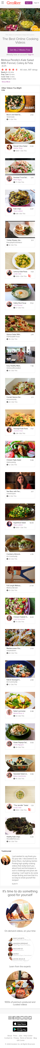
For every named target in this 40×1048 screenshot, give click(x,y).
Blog (35, 1038)
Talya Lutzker (18, 211)
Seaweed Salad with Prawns (20, 774)
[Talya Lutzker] (9, 210)
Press (15, 1036)
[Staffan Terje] (9, 147)
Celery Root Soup (19, 303)
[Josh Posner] (9, 304)
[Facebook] (14, 1018)
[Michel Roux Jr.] (9, 712)
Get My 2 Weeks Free (20, 50)
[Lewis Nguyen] (9, 744)
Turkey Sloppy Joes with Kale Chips (14, 240)
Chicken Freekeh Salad (20, 617)
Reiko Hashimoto (19, 776)
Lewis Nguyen (18, 745)
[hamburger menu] (2, 2)
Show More (6, 82)
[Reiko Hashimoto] (9, 775)
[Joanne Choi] (9, 430)
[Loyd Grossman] (9, 618)
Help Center (28, 1036)
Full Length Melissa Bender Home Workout (14, 585)
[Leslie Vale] (9, 273)
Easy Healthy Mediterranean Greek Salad (14, 366)
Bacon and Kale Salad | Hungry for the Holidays (14, 115)
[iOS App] (20, 1023)
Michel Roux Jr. (18, 713)
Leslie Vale (17, 274)
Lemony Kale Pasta (20, 272)
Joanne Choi (18, 431)
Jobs (20, 1036)
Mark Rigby (17, 180)
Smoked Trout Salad (20, 177)
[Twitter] (30, 1018)
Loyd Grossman (19, 619)
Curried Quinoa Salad (14, 397)
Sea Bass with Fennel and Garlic (14, 491)
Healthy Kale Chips (13, 837)
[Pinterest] (26, 1018)
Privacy (16, 1038)
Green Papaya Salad (20, 742)
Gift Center (21, 1040)
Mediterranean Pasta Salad (14, 648)
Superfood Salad (19, 523)
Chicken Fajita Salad (14, 460)
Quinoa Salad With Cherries (14, 334)
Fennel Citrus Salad (20, 146)
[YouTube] (22, 1018)
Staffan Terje (17, 148)
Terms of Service (26, 1038)
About (9, 1036)
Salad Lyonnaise (19, 711)
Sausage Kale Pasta (20, 428)
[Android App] (20, 1029)
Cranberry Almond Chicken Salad (14, 554)
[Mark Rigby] (9, 179)
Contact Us (8, 1038)
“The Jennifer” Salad (20, 805)
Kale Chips (17, 209)
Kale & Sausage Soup (14, 680)
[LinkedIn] (18, 1018)
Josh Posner (18, 305)
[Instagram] (10, 1018)
